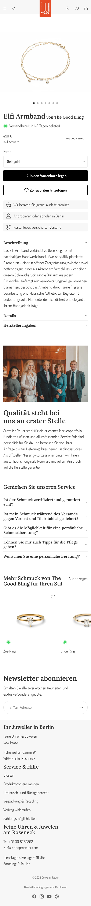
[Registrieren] (81, 707)
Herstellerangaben (19, 325)
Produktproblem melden (21, 783)
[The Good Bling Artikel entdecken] (75, 139)
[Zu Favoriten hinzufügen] (53, 597)
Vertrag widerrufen (17, 809)
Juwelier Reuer (50, 877)
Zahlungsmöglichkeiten (20, 818)
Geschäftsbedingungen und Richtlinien (45, 887)
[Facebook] (34, 896)
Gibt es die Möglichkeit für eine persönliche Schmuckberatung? (43, 530)
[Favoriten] (76, 8)
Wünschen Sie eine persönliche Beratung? (41, 556)
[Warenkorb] (86, 8)
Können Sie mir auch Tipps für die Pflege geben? (40, 544)
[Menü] (5, 8)
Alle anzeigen (78, 578)
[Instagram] (41, 896)
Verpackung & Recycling (20, 801)
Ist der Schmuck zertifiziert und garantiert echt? (41, 502)
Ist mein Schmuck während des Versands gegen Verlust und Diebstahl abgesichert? (40, 516)
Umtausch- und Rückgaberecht (25, 792)
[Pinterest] (56, 896)
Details (9, 315)
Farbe (7, 151)
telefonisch (61, 204)
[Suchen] (14, 8)
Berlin (60, 216)
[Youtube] (49, 896)
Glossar (8, 775)
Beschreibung (15, 242)
